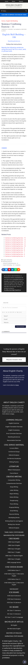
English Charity (14, 5)
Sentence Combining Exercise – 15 (15, 238)
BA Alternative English (14, 628)
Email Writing (14, 511)
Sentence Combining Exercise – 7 (15, 252)
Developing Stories (14, 517)
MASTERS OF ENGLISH (14, 633)
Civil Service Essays (14, 451)
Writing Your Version (14, 524)
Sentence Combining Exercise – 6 (15, 254)
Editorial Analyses (14, 455)
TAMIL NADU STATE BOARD (14, 532)
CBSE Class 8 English (14, 542)
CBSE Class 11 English (14, 552)
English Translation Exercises (14, 426)
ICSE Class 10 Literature (14, 602)
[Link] (17, 312)
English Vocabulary (14, 430)
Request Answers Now (14, 360)
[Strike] (8, 312)
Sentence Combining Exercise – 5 (15, 256)
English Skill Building (12, 21)
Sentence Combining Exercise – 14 (15, 240)
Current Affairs (14, 448)
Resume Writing (14, 514)
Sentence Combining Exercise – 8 (15, 250)
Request (21, 1)
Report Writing (14, 493)
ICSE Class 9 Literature (14, 599)
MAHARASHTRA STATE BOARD (14, 535)
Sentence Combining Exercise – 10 (15, 246)
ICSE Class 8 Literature (14, 595)
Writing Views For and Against (14, 521)
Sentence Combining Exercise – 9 (15, 248)
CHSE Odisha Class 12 (14, 579)
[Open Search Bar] (26, 11)
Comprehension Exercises (14, 483)
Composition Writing (14, 480)
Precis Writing (14, 504)
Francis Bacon (14, 473)
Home (6, 1)
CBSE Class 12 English (14, 559)
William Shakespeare (14, 470)
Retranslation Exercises (14, 440)
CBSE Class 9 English (14, 545)
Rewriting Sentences (7, 261)
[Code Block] (15, 312)
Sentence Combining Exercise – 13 (15, 242)
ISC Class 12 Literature (14, 614)
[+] (21, 312)
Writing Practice (14, 462)
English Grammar (14, 423)
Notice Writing (14, 497)
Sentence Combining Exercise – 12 (15, 244)
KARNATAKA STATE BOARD (14, 636)
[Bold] (3, 312)
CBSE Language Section (14, 562)
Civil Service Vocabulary (14, 458)
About (13, 1)
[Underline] (6, 312)
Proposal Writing (14, 507)
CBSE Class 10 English (14, 549)
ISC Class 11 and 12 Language (14, 617)
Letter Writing (14, 490)
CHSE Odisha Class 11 (14, 570)
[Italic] (5, 312)
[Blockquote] (14, 312)
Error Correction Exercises (14, 433)
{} (19, 312)
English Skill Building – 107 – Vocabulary (11, 265)
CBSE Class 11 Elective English (14, 555)
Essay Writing (14, 487)
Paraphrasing (14, 500)
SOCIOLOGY (14, 589)
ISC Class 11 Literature (14, 610)
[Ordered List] (10, 312)
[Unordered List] (12, 312)
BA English (14, 625)
